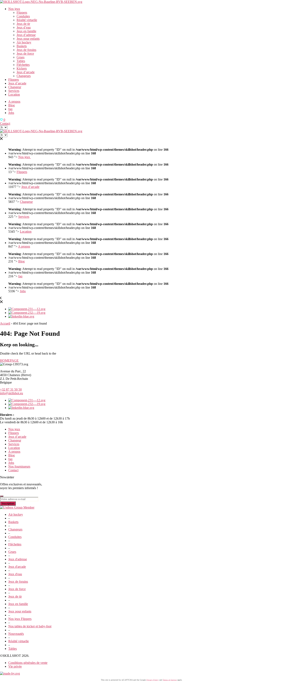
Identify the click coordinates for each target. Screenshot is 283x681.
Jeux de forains (26, 50)
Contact (5, 123)
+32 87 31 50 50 (11, 389)
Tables (21, 61)
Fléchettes (23, 64)
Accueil (5, 323)
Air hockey (24, 42)
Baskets (22, 46)
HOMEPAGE (9, 360)
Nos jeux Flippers (19, 619)
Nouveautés (16, 633)
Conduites (23, 16)
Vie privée (15, 666)
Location (14, 94)
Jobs (11, 112)
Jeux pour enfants (28, 38)
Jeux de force (25, 53)
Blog (11, 105)
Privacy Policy (152, 680)
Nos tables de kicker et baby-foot (29, 626)
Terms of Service (170, 680)
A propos (14, 101)
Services (13, 91)
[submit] (1, 496)
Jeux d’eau (24, 27)
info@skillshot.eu (11, 393)
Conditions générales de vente (27, 662)
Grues (20, 57)
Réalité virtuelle (27, 20)
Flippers (22, 12)
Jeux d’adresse (26, 35)
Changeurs (24, 76)
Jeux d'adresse (17, 559)
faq (10, 109)
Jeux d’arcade (26, 72)
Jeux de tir (23, 23)
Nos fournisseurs (19, 466)
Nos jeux (14, 9)
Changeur (14, 87)
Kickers (22, 68)
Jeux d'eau (15, 574)
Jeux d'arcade (17, 566)
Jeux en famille (26, 31)
